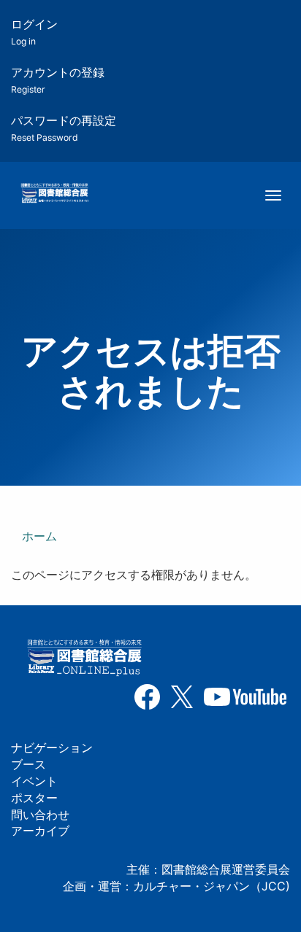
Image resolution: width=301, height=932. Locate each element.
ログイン (34, 32)
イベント (34, 781)
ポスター (34, 798)
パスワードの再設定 (63, 128)
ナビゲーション (52, 747)
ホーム (39, 536)
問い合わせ (40, 814)
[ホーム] (54, 194)
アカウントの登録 (57, 80)
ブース (28, 764)
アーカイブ (40, 830)
